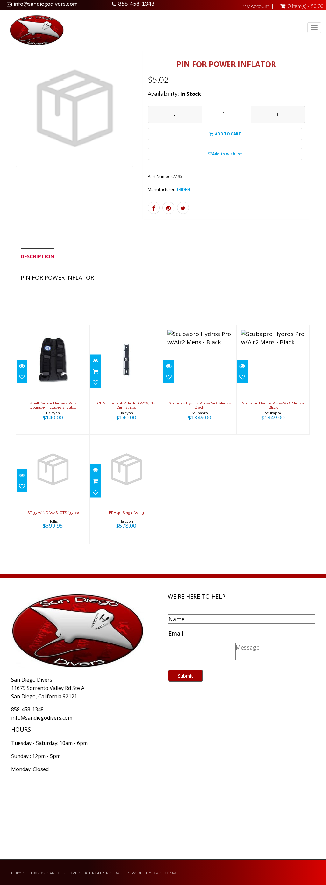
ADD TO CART (227, 134)
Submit (185, 675)
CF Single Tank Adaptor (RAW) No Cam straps (126, 405)
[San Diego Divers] (36, 30)
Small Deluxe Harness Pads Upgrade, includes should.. (53, 405)
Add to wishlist (227, 154)
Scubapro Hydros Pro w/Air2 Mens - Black (200, 405)
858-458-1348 (136, 4)
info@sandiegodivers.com (46, 4)
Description (37, 256)
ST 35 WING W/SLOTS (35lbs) (53, 512)
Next (147, 117)
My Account (255, 6)
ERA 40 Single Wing (126, 512)
